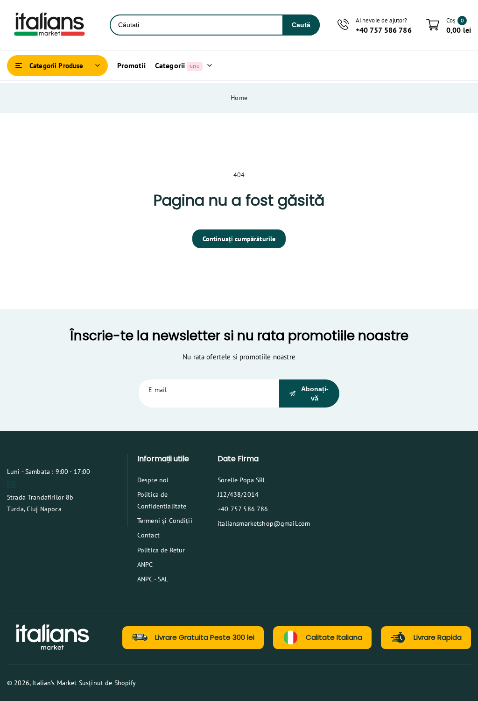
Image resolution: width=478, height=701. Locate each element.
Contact (148, 535)
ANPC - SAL (153, 579)
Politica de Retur (161, 550)
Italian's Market (54, 683)
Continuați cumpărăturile (239, 239)
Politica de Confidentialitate (162, 500)
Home (239, 97)
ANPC (145, 564)
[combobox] (196, 25)
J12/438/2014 (238, 494)
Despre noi (153, 480)
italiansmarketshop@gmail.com (264, 523)
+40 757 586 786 (243, 509)
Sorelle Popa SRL (242, 480)
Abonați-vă (315, 393)
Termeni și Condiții (164, 520)
